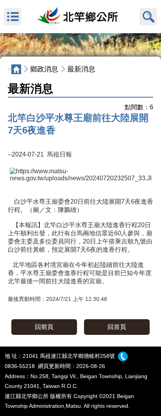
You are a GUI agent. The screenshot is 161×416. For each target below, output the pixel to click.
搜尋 (148, 16)
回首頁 (116, 327)
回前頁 (44, 327)
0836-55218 (20, 366)
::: (2, 55)
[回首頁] (80, 17)
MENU (12, 16)
